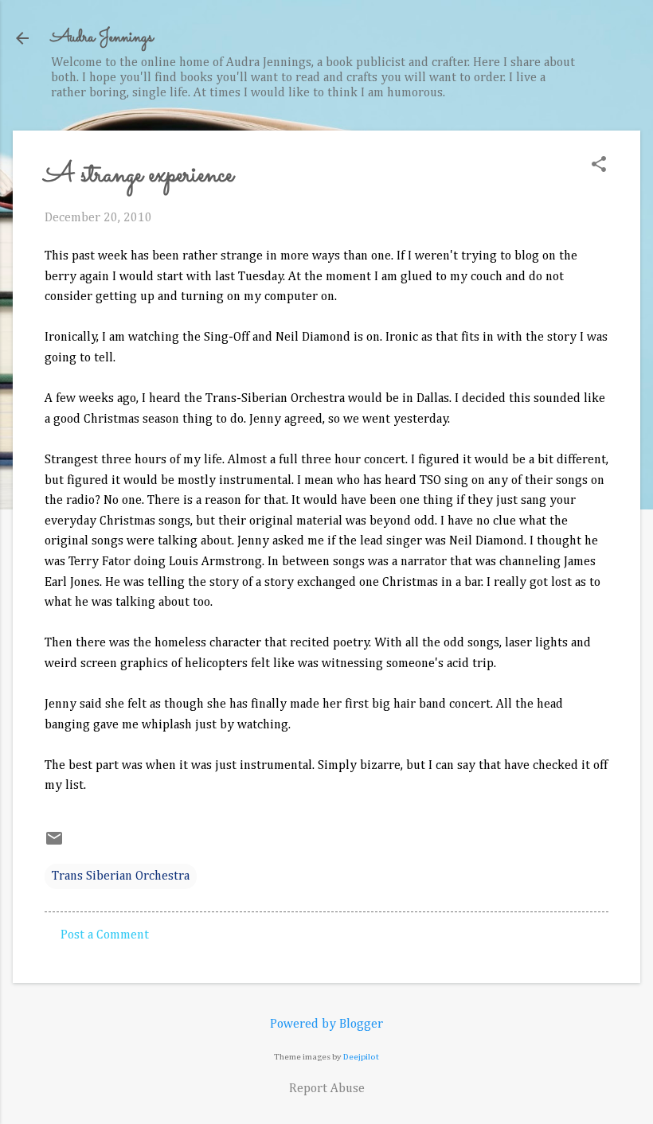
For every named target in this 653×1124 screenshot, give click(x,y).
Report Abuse (327, 1089)
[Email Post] (54, 844)
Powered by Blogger (326, 1024)
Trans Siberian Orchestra (121, 876)
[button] (598, 166)
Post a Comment (105, 935)
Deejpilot (361, 1056)
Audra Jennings (102, 38)
